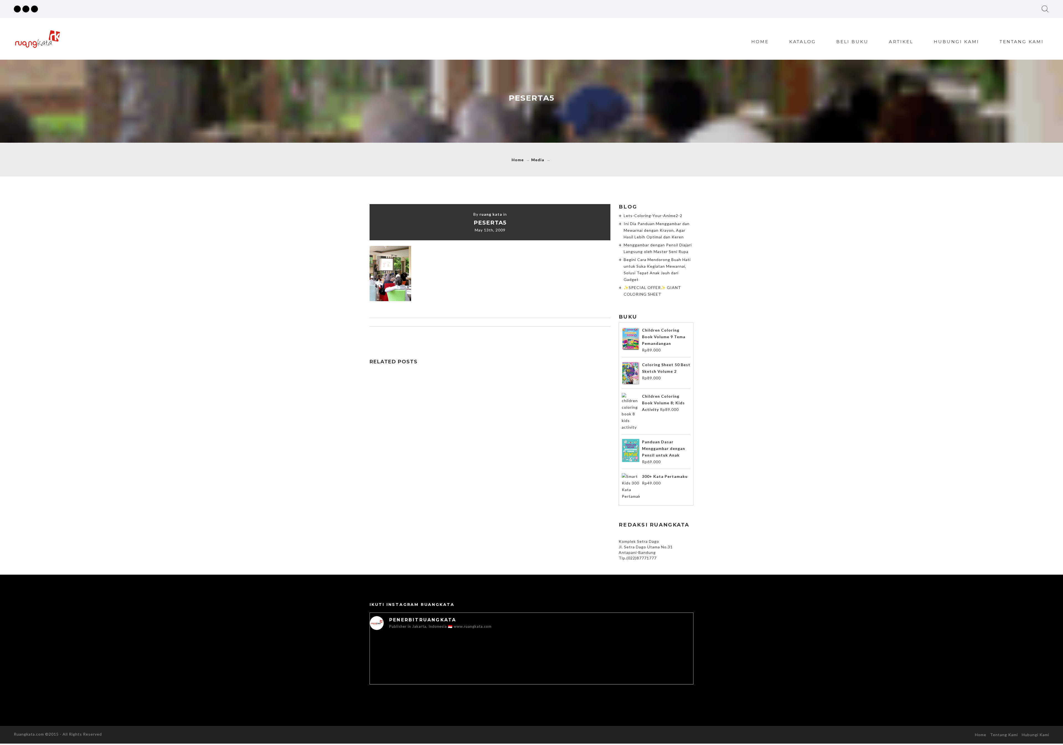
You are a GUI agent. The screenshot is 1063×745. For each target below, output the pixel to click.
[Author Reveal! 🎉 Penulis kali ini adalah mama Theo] (596, 680)
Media (537, 159)
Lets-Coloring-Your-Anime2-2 (653, 215)
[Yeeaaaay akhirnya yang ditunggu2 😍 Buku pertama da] (402, 666)
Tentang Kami (1022, 41)
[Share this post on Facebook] (466, 337)
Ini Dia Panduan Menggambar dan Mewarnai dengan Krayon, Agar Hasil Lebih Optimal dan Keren (657, 230)
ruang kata (490, 214)
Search (1045, 9)
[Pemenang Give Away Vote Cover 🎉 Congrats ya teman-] (661, 666)
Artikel (901, 41)
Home (760, 41)
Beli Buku (852, 41)
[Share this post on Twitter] (478, 337)
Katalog (802, 41)
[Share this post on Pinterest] (501, 337)
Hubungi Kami (956, 41)
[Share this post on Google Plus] (490, 337)
